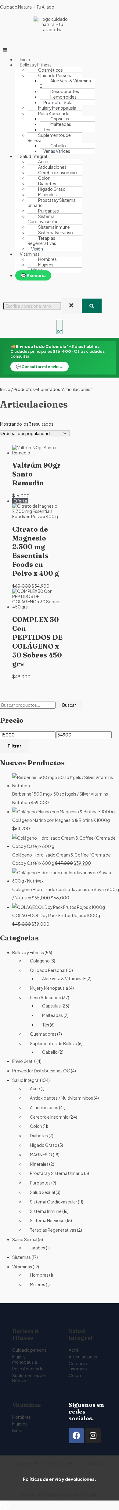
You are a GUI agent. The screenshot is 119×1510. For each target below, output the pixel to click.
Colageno (40, 960)
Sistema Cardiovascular (42, 219)
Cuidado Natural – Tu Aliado (27, 6)
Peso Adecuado (45, 997)
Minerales (39, 1164)
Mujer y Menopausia (49, 988)
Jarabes (37, 1247)
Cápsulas (51, 1005)
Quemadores (43, 1034)
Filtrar (14, 745)
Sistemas (21, 1257)
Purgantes (40, 1182)
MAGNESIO (41, 1154)
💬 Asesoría (33, 275)
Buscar (69, 705)
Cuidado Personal (47, 970)
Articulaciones (44, 1107)
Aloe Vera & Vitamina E (65, 83)
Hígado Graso (43, 1145)
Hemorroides (63, 97)
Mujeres (45, 264)
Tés (45, 1024)
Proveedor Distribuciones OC (41, 1070)
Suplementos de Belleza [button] (49, 138)
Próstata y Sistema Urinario (51, 203)
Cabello (58, 145)
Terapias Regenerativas (41, 240)
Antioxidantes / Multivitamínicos (61, 1098)
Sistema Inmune (46, 1211)
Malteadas (60, 124)
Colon (36, 1126)
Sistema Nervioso (47, 1220)
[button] (59, 50)
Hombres (39, 1275)
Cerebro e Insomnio (49, 1117)
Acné (35, 1088)
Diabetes (39, 1135)
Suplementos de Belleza (53, 1043)
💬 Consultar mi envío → (39, 366)
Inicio (5, 389)
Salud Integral (25, 1080)
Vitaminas (22, 1266)
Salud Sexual (42, 1192)
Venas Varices (56, 151)
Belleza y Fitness (28, 952)
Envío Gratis (24, 1061)
